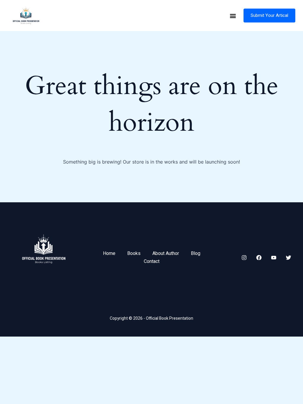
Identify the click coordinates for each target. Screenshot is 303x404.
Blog (195, 253)
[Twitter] (288, 257)
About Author (165, 253)
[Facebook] (259, 257)
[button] (233, 15)
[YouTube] (273, 257)
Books (134, 253)
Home (109, 253)
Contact (151, 261)
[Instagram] (244, 257)
